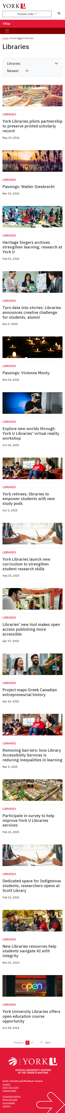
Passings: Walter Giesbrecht (28, 186)
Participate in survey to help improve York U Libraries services (28, 820)
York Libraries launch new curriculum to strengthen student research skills (26, 563)
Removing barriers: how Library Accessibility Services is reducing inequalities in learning (32, 755)
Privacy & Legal (9, 1099)
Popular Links (25, 14)
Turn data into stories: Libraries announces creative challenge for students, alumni (31, 312)
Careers (6, 1106)
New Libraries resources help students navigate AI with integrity (29, 951)
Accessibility (8, 1103)
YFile (6, 23)
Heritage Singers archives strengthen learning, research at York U (32, 247)
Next (47, 1042)
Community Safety (11, 1096)
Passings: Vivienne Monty (26, 372)
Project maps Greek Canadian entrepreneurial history (29, 692)
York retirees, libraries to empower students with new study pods (28, 498)
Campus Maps (9, 1090)
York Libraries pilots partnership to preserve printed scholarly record (32, 126)
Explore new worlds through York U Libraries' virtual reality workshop (30, 433)
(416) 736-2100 (10, 1087)
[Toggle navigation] (7, 31)
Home (5, 38)
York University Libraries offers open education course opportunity (31, 1016)
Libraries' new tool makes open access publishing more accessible (31, 629)
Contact (6, 1084)
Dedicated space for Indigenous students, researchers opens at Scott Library (31, 885)
